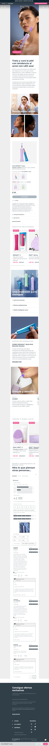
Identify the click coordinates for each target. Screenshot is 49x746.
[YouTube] (35, 726)
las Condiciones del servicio (28, 709)
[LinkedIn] (31, 729)
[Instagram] (31, 724)
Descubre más (17, 361)
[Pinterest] (35, 729)
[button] (45, 740)
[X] (31, 726)
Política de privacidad (16, 709)
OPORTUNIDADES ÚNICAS (41, 3)
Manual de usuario (16, 221)
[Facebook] (35, 724)
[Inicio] (24, 7)
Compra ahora (17, 52)
